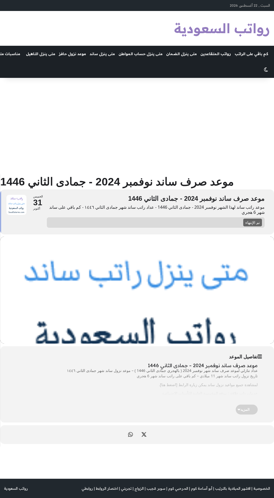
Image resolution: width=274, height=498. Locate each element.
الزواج (139, 488)
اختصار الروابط (107, 488)
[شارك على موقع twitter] (144, 434)
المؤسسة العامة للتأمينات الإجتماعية (190, 393)
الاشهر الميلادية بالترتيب (232, 488)
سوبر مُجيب (156, 488)
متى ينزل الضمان (181, 53)
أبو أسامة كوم (201, 488)
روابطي (87, 488)
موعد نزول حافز (72, 53)
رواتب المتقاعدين (215, 53)
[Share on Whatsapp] (130, 434)
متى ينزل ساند (102, 53)
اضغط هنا (168, 384)
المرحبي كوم (178, 488)
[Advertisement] (137, 123)
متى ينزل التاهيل (40, 53)
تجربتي (126, 488)
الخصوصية (261, 488)
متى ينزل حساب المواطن (140, 53)
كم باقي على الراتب (251, 53)
